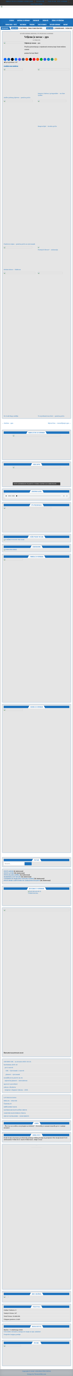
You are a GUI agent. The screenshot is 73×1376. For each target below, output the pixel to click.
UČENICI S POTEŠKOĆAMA (58, 20)
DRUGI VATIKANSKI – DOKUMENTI (16, 1116)
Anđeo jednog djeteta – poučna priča (17, 97)
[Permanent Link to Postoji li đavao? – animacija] (53, 247)
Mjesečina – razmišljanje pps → (59, 423)
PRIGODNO (32, 24)
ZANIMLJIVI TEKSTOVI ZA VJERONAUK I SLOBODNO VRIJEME (19, 1)
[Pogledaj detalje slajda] (36, 475)
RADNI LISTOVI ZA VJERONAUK (36, 433)
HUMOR (37, 1123)
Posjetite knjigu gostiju (12, 1334)
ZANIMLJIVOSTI (36, 1135)
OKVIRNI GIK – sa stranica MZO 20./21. (17, 1062)
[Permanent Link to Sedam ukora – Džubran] (19, 257)
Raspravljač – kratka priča (47, 126)
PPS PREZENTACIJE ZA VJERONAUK (45, 33)
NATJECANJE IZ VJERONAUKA (36, 888)
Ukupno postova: (10, 1319)
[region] (36, 446)
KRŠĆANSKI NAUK (10, 1107)
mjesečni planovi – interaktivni (16, 1080)
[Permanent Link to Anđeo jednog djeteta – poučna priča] (19, 82)
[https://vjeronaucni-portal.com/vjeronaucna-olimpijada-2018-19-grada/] (36, 897)
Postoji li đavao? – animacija (48, 250)
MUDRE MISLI (34, 33)
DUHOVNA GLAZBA (36, 491)
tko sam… (36, 1343)
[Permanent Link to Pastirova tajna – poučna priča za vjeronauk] (19, 171)
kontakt (65, 24)
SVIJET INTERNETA (42, 24)
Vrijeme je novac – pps (36, 36)
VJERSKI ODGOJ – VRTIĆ (11, 24)
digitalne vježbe (40, 1)
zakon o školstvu (10, 1087)
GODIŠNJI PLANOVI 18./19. (13, 1078)
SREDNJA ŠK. (45, 20)
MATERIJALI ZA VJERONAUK (23, 20)
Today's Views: (9, 1313)
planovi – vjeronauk (13, 1074)
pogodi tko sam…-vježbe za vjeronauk (57, 1)
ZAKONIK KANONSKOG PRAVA (15, 1113)
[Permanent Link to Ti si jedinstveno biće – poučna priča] (53, 343)
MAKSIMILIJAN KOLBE (12, 877)
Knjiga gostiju (36, 1326)
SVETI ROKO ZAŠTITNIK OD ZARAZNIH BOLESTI (22, 880)
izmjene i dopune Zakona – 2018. (16, 1090)
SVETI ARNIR (8, 871)
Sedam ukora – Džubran (12, 269)
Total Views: (8, 1316)
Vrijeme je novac (30, 43)
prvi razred (9, 1067)
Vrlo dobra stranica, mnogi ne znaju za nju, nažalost (22, 1332)
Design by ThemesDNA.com (36, 1374)
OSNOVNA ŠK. (36, 20)
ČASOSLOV (8, 1104)
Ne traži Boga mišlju (11, 416)
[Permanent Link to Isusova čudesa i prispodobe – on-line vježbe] (53, 80)
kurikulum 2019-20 (10, 1065)
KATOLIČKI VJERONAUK (55, 24)
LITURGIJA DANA (10, 1097)
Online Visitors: (9, 1310)
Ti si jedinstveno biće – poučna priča (51, 416)
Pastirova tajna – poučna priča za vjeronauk (19, 244)
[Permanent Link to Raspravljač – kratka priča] (53, 112)
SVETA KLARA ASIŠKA (12, 875)
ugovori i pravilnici (10, 1084)
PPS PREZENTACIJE (36, 505)
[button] (5, 59)
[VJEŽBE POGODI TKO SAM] (14, 539)
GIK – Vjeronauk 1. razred (15, 1071)
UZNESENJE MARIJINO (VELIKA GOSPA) (19, 878)
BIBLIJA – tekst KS (10, 1101)
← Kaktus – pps (7, 423)
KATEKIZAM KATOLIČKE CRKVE (15, 1110)
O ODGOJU (11, 20)
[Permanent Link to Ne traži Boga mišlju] (19, 343)
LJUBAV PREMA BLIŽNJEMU (36, 4)
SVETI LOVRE (9, 873)
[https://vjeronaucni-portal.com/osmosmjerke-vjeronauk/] (10, 549)
